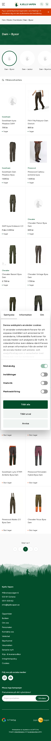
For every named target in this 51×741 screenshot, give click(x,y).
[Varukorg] (47, 4)
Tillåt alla (25, 404)
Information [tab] (25, 314)
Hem (4, 20)
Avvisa (25, 423)
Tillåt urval (25, 414)
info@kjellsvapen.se (11, 605)
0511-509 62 (7, 601)
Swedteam (6, 117)
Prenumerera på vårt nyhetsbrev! (16, 692)
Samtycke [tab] (9, 314)
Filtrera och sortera (14, 80)
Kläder (9, 20)
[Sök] (42, 4)
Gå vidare (42, 698)
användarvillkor (33, 732)
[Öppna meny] (3, 4)
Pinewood (32, 168)
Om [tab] (42, 314)
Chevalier (31, 219)
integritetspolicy (19, 732)
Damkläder (17, 20)
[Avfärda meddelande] (48, 12)
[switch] (44, 375)
